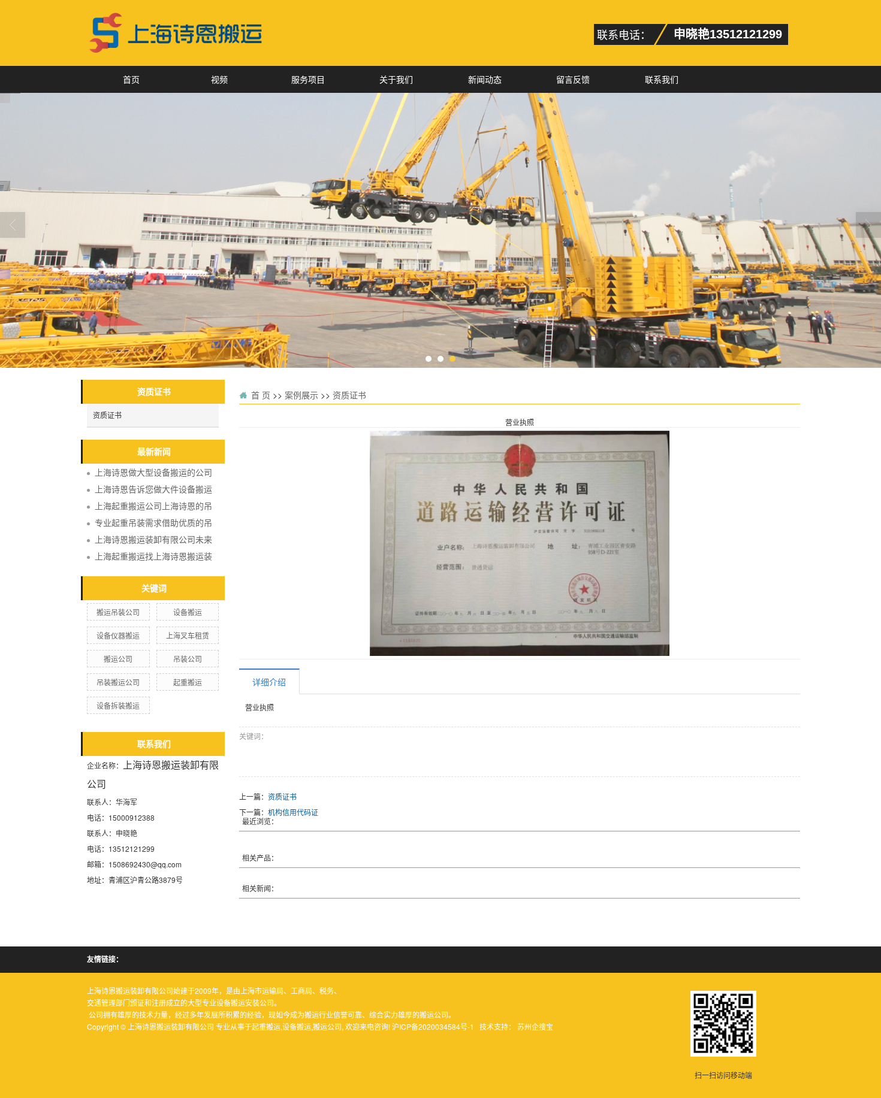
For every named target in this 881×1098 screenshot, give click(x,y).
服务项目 (308, 79)
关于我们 (396, 79)
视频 (219, 79)
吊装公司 (187, 659)
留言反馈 (573, 79)
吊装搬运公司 (118, 682)
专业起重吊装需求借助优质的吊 (153, 522)
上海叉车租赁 (187, 635)
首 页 (260, 395)
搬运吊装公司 (118, 612)
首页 (131, 79)
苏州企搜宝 (535, 1026)
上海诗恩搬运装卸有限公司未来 (153, 539)
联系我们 (661, 79)
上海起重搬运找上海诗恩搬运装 (153, 556)
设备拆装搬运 (118, 705)
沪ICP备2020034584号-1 (433, 1026)
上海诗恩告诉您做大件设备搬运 (153, 489)
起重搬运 (187, 682)
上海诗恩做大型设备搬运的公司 (153, 472)
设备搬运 (187, 612)
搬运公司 (118, 659)
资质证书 (107, 415)
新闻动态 (485, 79)
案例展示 (301, 395)
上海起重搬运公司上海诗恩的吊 (153, 506)
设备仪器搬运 (118, 635)
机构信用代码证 (293, 812)
